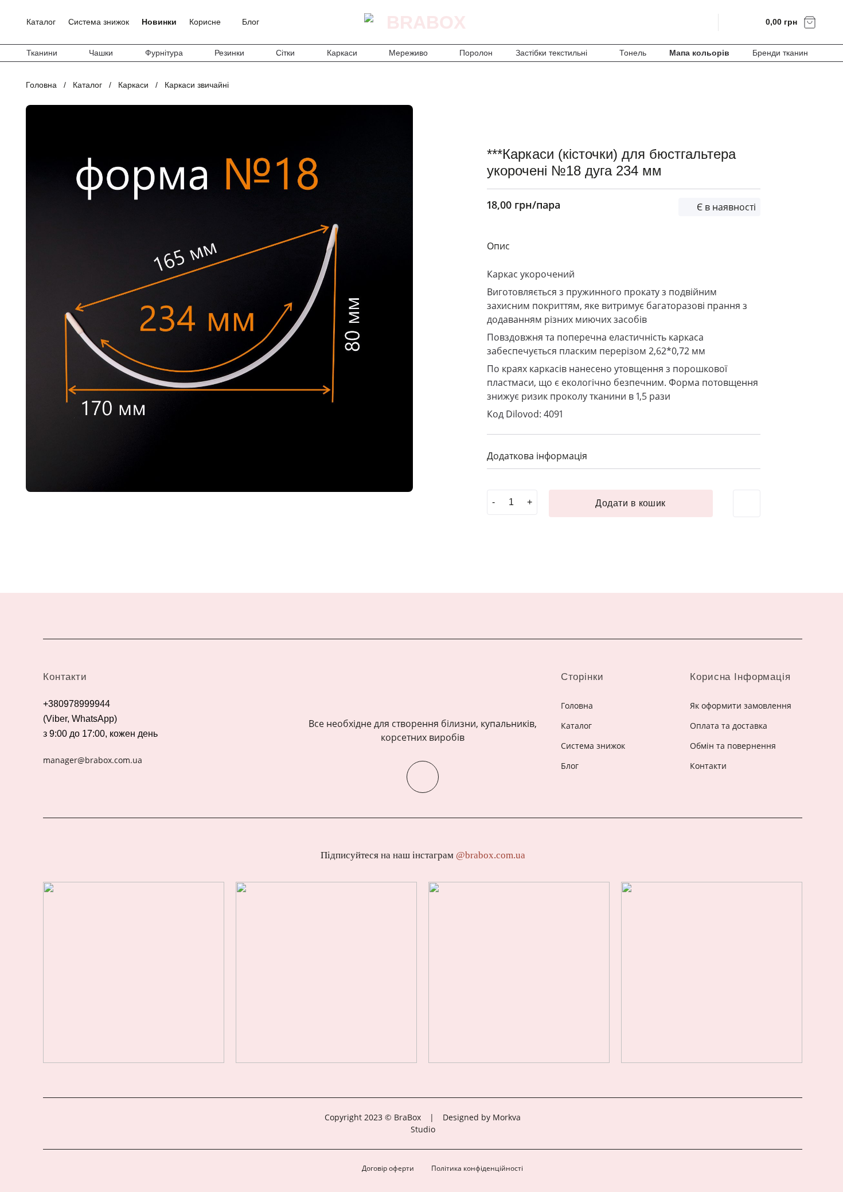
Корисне (205, 21)
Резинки (229, 52)
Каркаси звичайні (197, 84)
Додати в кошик (630, 503)
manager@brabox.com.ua (92, 760)
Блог (250, 21)
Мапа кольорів (699, 52)
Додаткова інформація (537, 456)
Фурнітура (164, 52)
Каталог (41, 21)
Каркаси (342, 52)
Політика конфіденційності (477, 1168)
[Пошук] (702, 21)
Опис (498, 246)
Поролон (476, 52)
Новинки (159, 21)
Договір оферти (388, 1168)
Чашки (101, 52)
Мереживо (408, 52)
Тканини (41, 52)
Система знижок (98, 21)
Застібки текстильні (551, 52)
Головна (41, 84)
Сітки (285, 52)
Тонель (632, 52)
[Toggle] (747, 454)
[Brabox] (421, 22)
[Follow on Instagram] (423, 777)
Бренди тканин (780, 52)
